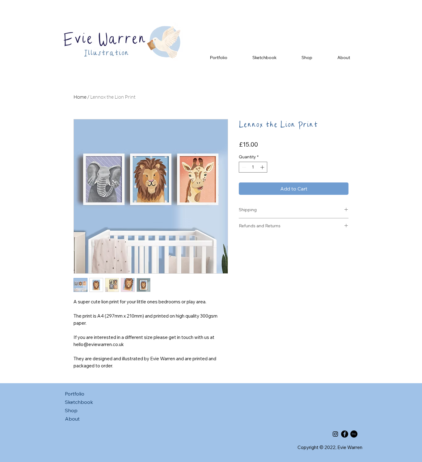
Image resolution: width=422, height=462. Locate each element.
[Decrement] (243, 167)
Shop (71, 410)
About (72, 419)
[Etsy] (353, 434)
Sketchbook (79, 402)
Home (80, 97)
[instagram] (335, 434)
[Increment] (263, 167)
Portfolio (74, 394)
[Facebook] (344, 434)
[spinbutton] (253, 167)
